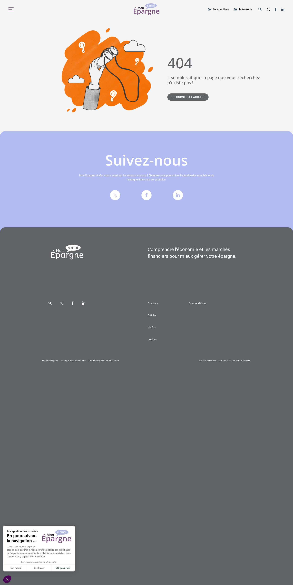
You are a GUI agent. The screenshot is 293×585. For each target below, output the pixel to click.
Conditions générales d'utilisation (104, 361)
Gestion (198, 303)
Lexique (152, 339)
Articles (152, 315)
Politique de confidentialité (73, 361)
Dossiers (153, 303)
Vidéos (152, 327)
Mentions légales (50, 361)
